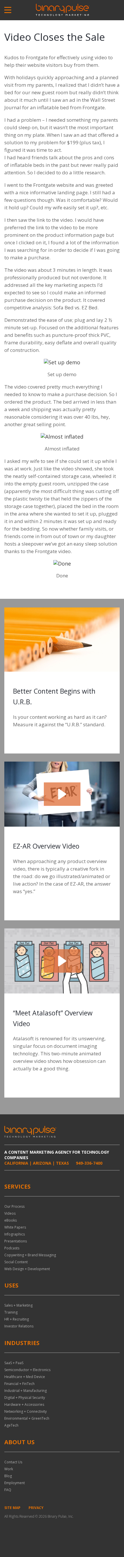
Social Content (16, 1261)
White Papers (15, 1227)
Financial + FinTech (19, 1383)
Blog (8, 1475)
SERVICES (17, 1186)
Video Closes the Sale (54, 37)
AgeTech (11, 1425)
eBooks (10, 1220)
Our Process (14, 1206)
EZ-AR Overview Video (46, 846)
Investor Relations (18, 1326)
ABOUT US (19, 1442)
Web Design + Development (27, 1268)
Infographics (14, 1234)
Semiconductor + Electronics (27, 1369)
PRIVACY (36, 1507)
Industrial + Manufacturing (25, 1390)
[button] (62, 794)
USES (11, 1285)
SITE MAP (12, 1507)
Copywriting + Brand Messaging (30, 1255)
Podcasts (11, 1248)
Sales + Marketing (18, 1305)
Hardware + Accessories (24, 1404)
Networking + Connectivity (25, 1411)
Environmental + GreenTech (26, 1418)
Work (8, 1469)
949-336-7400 (89, 1163)
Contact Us (13, 1462)
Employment (14, 1482)
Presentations (15, 1241)
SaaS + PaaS (13, 1362)
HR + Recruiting (16, 1319)
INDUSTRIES (22, 1343)
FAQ (7, 1489)
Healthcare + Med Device (24, 1376)
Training (11, 1312)
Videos (10, 1213)
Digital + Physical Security (24, 1397)
